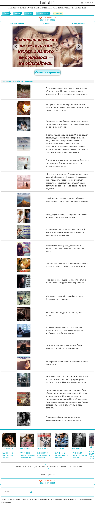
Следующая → (78, 24)
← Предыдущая (17, 24)
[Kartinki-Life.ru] (47, 3)
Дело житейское (47, 20)
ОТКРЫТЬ (48, 24)
